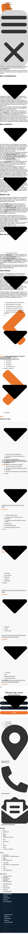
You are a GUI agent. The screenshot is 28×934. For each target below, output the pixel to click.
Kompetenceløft (8, 523)
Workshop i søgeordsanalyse (12, 459)
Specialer (2, 828)
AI (3, 833)
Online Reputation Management (13, 159)
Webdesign (6, 626)
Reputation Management (9, 676)
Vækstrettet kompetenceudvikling (12, 527)
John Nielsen (7, 573)
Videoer (4, 858)
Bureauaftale (7, 580)
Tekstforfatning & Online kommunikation (15, 156)
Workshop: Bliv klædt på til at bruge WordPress (16, 471)
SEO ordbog (6, 854)
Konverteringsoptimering (9, 678)
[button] (14, 38)
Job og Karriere (7, 575)
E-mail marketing (8, 4)
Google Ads (8, 2)
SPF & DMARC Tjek (7, 860)
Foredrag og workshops (8, 837)
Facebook (8, 672)
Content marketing (10, 158)
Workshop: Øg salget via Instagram (14, 466)
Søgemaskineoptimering (11, 154)
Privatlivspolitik (6, 878)
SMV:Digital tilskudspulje (10, 525)
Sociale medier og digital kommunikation (15, 310)
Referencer (6, 577)
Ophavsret (5, 880)
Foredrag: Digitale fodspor (11, 515)
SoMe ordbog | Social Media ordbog (11, 856)
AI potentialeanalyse (10, 366)
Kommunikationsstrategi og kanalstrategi (15, 302)
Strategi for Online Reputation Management (15, 258)
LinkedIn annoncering (10, 209)
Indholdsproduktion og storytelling (13, 304)
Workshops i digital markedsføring (13, 454)
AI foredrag (8, 362)
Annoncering (6, 831)
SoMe (7, 203)
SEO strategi (9, 254)
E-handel (6, 6)
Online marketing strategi (11, 253)
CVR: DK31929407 (7, 881)
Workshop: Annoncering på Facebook (14, 464)
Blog (4, 857)
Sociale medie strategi (11, 256)
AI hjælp (8, 358)
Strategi (6, 628)
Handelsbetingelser (7, 876)
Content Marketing (8, 8)
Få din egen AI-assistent (11, 357)
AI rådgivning (9, 364)
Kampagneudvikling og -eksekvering (14, 306)
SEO (5, 674)
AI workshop (8, 360)
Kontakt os (6, 579)
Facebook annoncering (11, 207)
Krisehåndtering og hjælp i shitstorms (14, 308)
